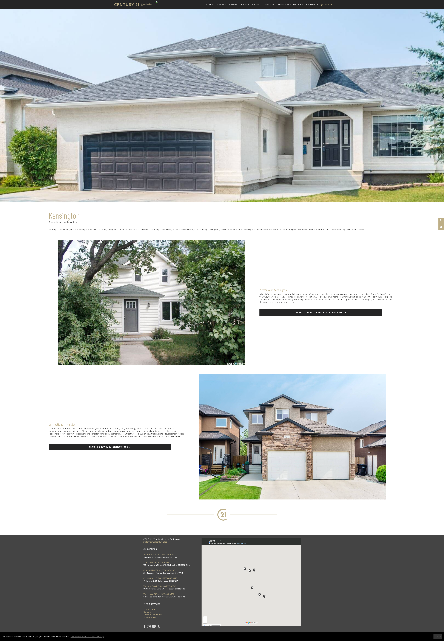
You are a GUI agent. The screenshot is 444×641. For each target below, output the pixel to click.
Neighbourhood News (305, 4)
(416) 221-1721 (167, 562)
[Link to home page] (134, 4)
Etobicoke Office (151, 562)
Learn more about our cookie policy (87, 637)
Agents (255, 4)
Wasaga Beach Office (153, 586)
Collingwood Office (152, 578)
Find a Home (149, 609)
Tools (245, 5)
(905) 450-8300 (168, 554)
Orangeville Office (151, 570)
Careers (233, 5)
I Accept (438, 637)
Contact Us (268, 4)
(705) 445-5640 (170, 578)
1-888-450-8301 (283, 4)
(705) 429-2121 (171, 586)
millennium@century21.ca (155, 542)
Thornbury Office (151, 594)
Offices (221, 5)
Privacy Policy (149, 617)
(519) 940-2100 (168, 570)
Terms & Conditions (152, 615)
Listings (209, 4)
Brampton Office (151, 554)
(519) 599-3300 (167, 594)
